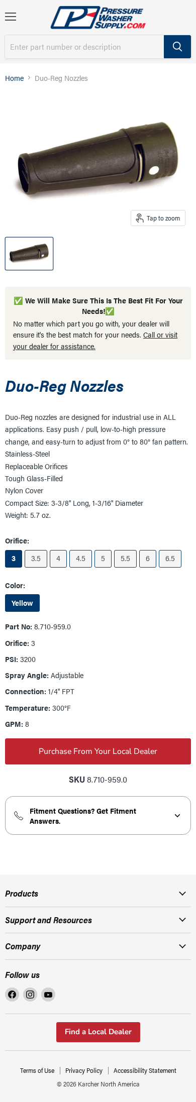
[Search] (177, 46)
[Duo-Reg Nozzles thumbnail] (29, 254)
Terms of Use (37, 1070)
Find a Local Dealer (98, 1032)
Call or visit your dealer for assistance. (95, 340)
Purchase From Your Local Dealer (98, 751)
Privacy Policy (84, 1070)
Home (14, 77)
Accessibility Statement (145, 1070)
